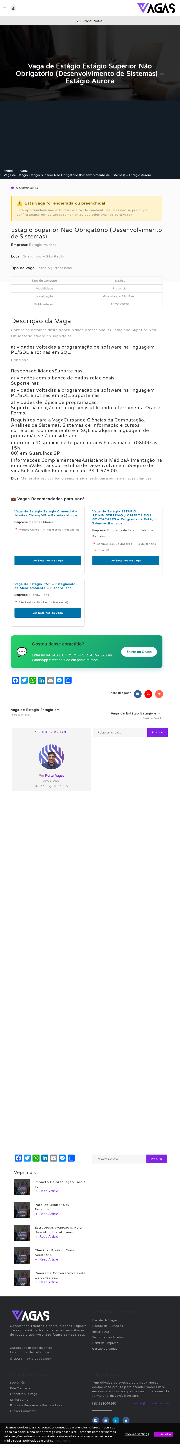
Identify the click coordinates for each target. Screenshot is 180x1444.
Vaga (24, 171)
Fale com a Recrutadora (29, 1352)
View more (63, 1440)
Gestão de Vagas (104, 1349)
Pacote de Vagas (104, 1320)
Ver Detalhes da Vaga (48, 560)
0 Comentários (27, 188)
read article (48, 1191)
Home (8, 171)
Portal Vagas (54, 776)
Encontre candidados (108, 1337)
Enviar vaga (92, 21)
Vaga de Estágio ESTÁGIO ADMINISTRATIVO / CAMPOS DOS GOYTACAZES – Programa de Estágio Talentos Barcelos (124, 517)
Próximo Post (151, 718)
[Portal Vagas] (133, 8)
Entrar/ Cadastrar (23, 1411)
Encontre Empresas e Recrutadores (36, 1405)
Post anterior (22, 714)
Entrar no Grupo (139, 652)
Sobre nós (17, 1382)
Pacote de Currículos (107, 1326)
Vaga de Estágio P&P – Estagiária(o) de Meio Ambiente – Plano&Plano (45, 586)
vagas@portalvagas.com (152, 1403)
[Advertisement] (90, 135)
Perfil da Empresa (105, 1343)
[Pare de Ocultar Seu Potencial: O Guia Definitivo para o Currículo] (22, 1210)
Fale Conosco (20, 1388)
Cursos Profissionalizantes (31, 1348)
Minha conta (19, 1400)
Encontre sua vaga (23, 1394)
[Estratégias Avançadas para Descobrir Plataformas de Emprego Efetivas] (22, 1232)
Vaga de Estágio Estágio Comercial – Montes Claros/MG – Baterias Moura (46, 513)
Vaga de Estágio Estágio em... (37, 710)
